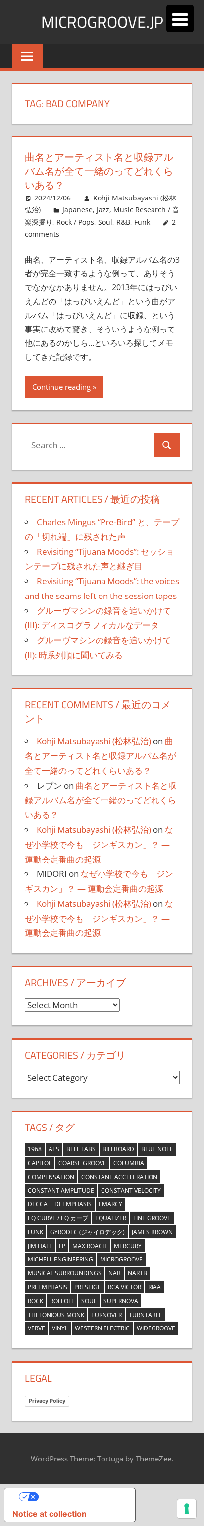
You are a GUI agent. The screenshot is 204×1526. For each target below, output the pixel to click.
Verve (36, 1328)
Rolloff (62, 1301)
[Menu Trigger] (180, 18)
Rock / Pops (75, 222)
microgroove (121, 1259)
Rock (35, 1301)
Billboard (118, 1149)
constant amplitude (61, 1190)
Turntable (145, 1315)
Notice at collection (49, 1514)
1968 (35, 1149)
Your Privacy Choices (80, 1497)
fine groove (152, 1218)
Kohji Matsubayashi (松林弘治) (94, 741)
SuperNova (120, 1301)
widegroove (156, 1328)
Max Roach (89, 1246)
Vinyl (60, 1328)
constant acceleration (119, 1177)
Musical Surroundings (65, 1273)
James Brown (152, 1232)
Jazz (103, 209)
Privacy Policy (47, 1400)
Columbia (128, 1163)
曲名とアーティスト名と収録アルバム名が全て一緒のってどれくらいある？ (99, 171)
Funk (35, 1232)
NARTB (137, 1273)
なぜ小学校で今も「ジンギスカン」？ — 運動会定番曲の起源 (99, 844)
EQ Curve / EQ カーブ (58, 1218)
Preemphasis (47, 1287)
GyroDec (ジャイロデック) (87, 1232)
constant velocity (131, 1190)
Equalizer (110, 1218)
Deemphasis (73, 1204)
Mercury (128, 1246)
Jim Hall (40, 1246)
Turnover (106, 1315)
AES (54, 1149)
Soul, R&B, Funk (124, 222)
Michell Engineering (60, 1259)
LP (62, 1246)
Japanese (77, 209)
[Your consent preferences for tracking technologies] (186, 1508)
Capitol (39, 1163)
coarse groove (82, 1163)
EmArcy (110, 1204)
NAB (114, 1273)
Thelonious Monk (56, 1315)
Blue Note (157, 1149)
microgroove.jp (102, 22)
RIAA (154, 1287)
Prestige (87, 1287)
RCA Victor (124, 1287)
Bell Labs (81, 1149)
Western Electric (102, 1328)
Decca (38, 1204)
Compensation (51, 1177)
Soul (89, 1301)
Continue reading (61, 387)
